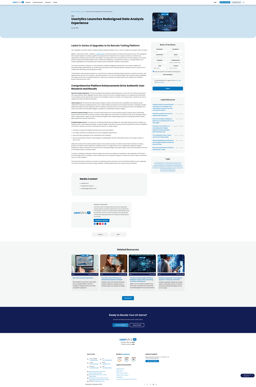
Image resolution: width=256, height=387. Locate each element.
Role (160, 66)
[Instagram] (103, 224)
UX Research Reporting (167, 170)
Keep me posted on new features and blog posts (167, 71)
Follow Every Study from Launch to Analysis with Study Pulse (163, 114)
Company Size (175, 60)
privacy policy (160, 82)
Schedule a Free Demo (101, 220)
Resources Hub (137, 325)
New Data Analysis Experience (83, 278)
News (83, 11)
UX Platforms (178, 167)
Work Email (159, 54)
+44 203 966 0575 (107, 360)
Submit (168, 88)
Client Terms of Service (121, 373)
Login (215, 2)
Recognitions (126, 354)
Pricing (55, 2)
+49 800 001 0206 (94, 368)
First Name (159, 49)
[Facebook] (95, 224)
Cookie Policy (119, 377)
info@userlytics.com (99, 381)
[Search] (244, 2)
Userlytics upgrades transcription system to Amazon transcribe (170, 279)
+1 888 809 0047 (93, 360)
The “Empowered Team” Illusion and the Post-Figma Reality (162, 136)
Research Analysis (159, 167)
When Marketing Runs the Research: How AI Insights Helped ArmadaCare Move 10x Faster (163, 142)
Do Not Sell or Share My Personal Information (126, 379)
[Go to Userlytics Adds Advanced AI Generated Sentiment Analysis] (113, 272)
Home (72, 11)
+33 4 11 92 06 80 (93, 364)
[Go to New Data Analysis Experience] (84, 272)
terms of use (178, 80)
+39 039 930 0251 (106, 368)
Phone (175, 54)
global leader (100, 54)
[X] (97, 224)
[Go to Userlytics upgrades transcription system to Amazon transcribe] (171, 272)
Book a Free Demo (225, 2)
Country (175, 66)
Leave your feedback (152, 361)
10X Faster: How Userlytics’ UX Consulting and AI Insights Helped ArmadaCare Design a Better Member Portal (161, 129)
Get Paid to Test (236, 2)
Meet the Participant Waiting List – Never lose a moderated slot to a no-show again (163, 121)
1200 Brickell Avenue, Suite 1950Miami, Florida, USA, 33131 (97, 372)
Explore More (128, 298)
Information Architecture (173, 164)
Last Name (175, 49)
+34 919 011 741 (106, 364)
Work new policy (167, 74)
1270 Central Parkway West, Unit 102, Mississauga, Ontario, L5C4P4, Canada (99, 378)
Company (160, 60)
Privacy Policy (119, 371)
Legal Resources (120, 369)
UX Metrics (169, 167)
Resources (78, 11)
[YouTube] (100, 224)
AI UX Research (159, 164)
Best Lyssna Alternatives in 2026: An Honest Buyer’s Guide (163, 148)
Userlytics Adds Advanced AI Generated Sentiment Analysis (112, 279)
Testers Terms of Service (122, 375)
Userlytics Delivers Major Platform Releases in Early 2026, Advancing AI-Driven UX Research (141, 279)
